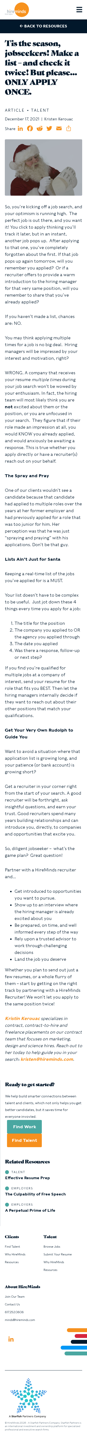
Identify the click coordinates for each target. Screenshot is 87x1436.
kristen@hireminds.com (47, 1059)
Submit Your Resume (58, 1254)
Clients (12, 1237)
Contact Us (12, 1304)
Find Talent (24, 1140)
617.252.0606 (14, 1312)
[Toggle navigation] (81, 10)
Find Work (24, 1126)
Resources (12, 1262)
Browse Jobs (52, 1246)
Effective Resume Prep (27, 1178)
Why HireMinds (15, 1254)
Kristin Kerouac (22, 1018)
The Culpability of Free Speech (35, 1194)
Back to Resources (45, 26)
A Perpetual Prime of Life (30, 1210)
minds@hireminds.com (20, 1320)
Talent (50, 1237)
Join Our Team (15, 1296)
